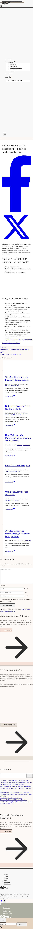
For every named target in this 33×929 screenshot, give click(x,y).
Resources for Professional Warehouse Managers (13, 800)
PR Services (14, 69)
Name (26, 588)
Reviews (13, 414)
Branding (13, 64)
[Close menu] (0, 904)
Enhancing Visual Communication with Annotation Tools (14, 792)
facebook (4, 343)
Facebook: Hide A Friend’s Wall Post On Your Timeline (14, 348)
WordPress (15, 385)
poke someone (11, 343)
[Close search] (3, 920)
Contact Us (7, 913)
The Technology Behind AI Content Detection (12, 784)
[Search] (30, 776)
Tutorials (20, 414)
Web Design (13, 66)
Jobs (6, 880)
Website (7, 385)
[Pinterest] (9, 4)
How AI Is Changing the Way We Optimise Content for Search (16, 786)
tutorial (18, 343)
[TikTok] (10, 917)
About (10, 57)
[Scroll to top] (1, 901)
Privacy (7, 882)
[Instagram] (4, 4)
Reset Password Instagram (17, 465)
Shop (9, 59)
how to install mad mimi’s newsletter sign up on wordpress (18, 438)
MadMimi (19, 445)
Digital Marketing (16, 68)
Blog (6, 876)
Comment (3, 585)
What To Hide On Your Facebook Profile (10, 353)
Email (26, 592)
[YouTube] (7, 4)
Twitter (15, 500)
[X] (16, 241)
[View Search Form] (2, 6)
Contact (11, 73)
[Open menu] (4, 134)
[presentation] (18, 365)
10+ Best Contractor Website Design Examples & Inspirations (17, 534)
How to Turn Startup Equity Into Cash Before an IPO (14, 780)
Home (6, 874)
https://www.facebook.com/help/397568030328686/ (18, 339)
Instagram (8, 471)
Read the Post (10, 396)
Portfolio (11, 71)
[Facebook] (2, 4)
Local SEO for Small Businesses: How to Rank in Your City (16, 782)
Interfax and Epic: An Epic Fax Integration (11, 798)
